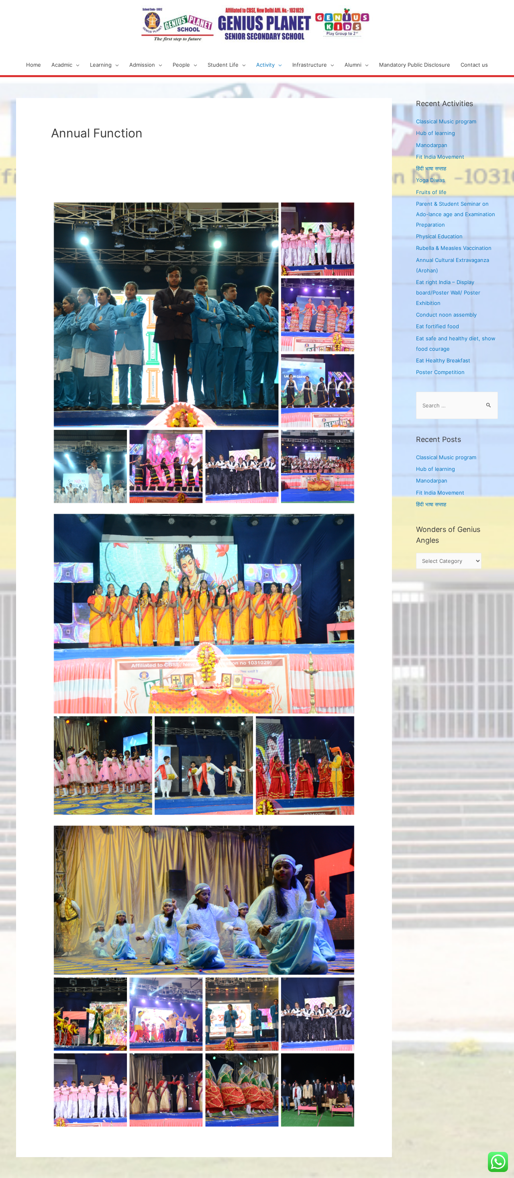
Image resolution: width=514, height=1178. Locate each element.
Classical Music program (446, 121)
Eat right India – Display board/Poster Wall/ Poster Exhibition (448, 292)
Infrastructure (309, 64)
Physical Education (439, 236)
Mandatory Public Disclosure (414, 64)
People (181, 64)
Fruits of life (431, 192)
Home (33, 64)
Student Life (223, 64)
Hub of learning (435, 133)
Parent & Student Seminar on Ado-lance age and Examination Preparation (455, 214)
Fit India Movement (440, 156)
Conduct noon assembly (446, 314)
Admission (142, 64)
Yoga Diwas (430, 180)
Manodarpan (431, 145)
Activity (265, 64)
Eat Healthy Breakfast (443, 360)
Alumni (353, 64)
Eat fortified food (437, 326)
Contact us (474, 64)
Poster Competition (440, 372)
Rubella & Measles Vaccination (454, 248)
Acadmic (61, 64)
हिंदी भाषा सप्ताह (431, 168)
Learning (101, 64)
